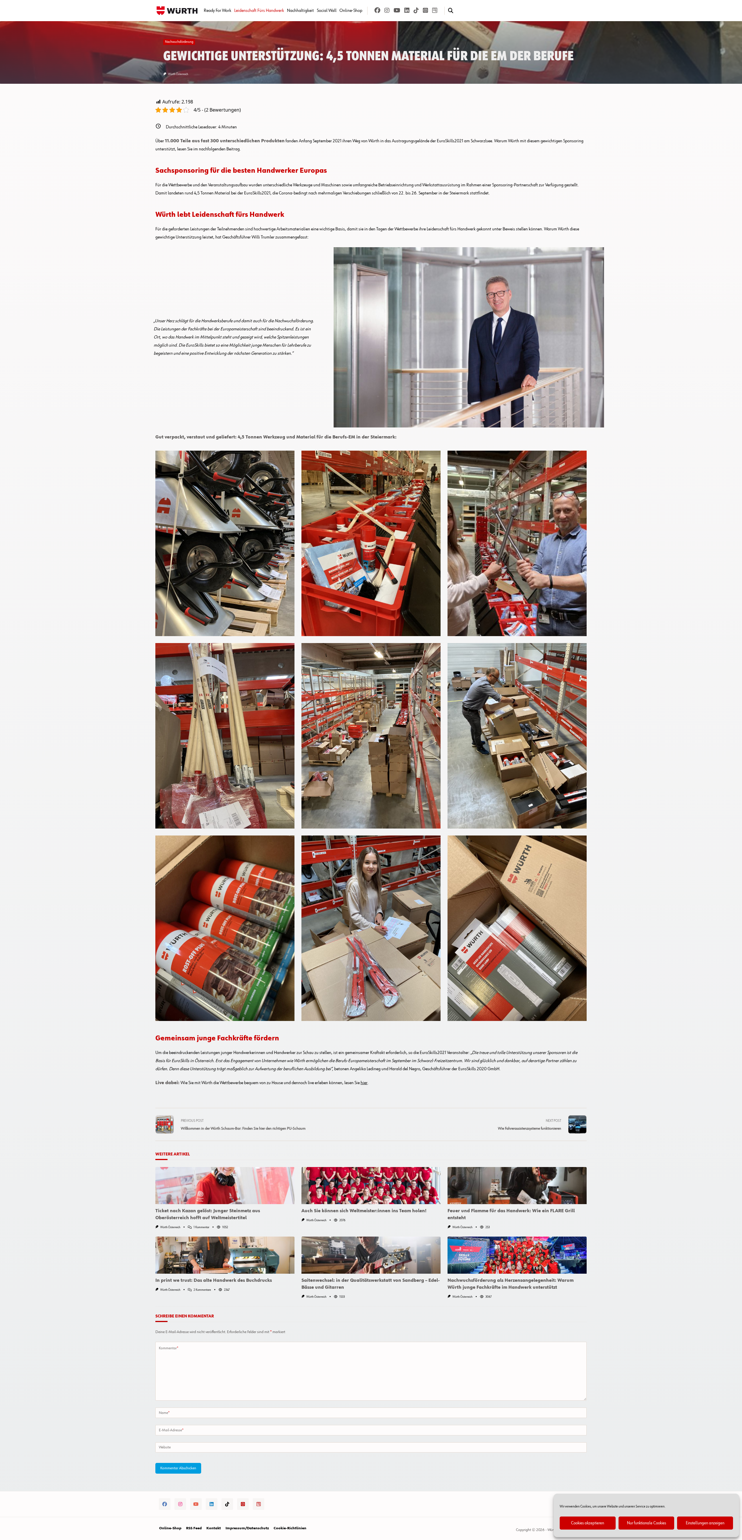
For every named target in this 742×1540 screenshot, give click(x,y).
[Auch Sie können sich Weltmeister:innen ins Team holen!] (371, 1185)
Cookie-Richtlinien (290, 1528)
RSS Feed (194, 1528)
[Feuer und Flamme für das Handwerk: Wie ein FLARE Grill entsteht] (517, 1185)
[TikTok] (416, 11)
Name (164, 1413)
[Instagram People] (425, 11)
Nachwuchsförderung (179, 42)
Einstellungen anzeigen (705, 1523)
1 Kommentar (201, 1227)
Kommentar (168, 1348)
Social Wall (327, 10)
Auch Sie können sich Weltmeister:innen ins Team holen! (363, 1211)
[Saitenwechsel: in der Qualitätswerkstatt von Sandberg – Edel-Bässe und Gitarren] (371, 1255)
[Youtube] (397, 11)
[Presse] (434, 11)
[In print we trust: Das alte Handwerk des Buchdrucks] (224, 1255)
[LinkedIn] (407, 11)
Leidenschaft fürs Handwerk (259, 10)
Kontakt (213, 1528)
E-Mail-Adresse (171, 1430)
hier (364, 1083)
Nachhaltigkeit (300, 10)
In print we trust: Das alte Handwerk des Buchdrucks (213, 1280)
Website (165, 1447)
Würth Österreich (178, 74)
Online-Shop (350, 10)
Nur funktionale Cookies (646, 1523)
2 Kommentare (202, 1289)
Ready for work (217, 10)
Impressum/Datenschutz (247, 1528)
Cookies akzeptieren (587, 1523)
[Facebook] (377, 11)
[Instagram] (387, 11)
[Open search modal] (450, 10)
